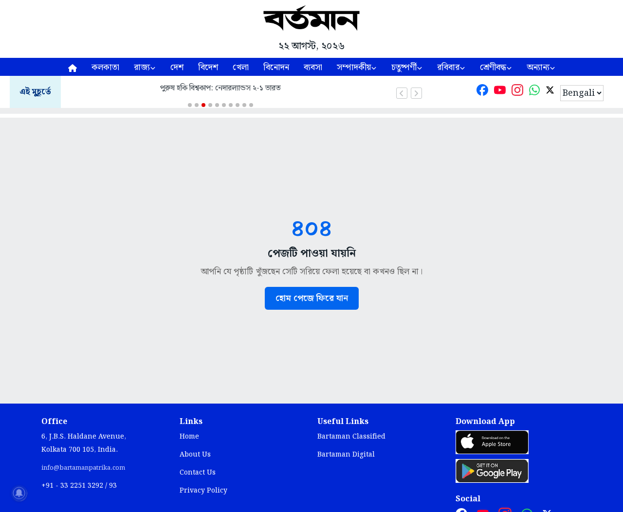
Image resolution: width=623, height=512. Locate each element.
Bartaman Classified (351, 436)
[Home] (72, 67)
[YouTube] (500, 92)
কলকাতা (105, 67)
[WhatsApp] (534, 92)
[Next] (416, 93)
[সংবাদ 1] (190, 105)
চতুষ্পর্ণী (404, 67)
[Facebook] (482, 92)
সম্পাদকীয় (354, 67)
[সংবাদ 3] (203, 105)
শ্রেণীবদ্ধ (493, 67)
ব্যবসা (313, 67)
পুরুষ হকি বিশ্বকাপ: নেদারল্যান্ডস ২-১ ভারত (220, 88)
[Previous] (401, 93)
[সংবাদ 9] (244, 105)
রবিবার (448, 67)
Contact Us (198, 472)
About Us (195, 454)
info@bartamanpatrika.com (83, 468)
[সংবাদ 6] (224, 105)
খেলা (241, 67)
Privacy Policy (203, 490)
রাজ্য (142, 67)
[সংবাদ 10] (251, 105)
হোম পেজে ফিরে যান (311, 298)
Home (189, 436)
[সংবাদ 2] (197, 105)
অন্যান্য (538, 67)
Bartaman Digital (346, 454)
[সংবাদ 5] (217, 105)
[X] (550, 92)
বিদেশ (208, 67)
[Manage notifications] (19, 493)
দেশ (176, 67)
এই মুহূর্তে (35, 92)
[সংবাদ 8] (237, 105)
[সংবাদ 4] (210, 105)
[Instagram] (517, 92)
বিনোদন (276, 67)
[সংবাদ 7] (231, 105)
